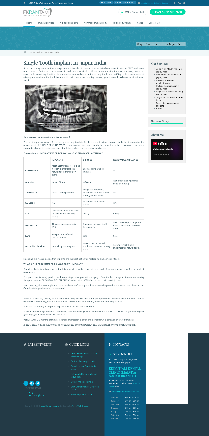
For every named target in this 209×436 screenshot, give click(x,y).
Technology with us (122, 22)
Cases (140, 22)
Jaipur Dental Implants (49, 406)
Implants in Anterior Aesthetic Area (165, 81)
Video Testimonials (124, 2)
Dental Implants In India (82, 381)
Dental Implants (36, 395)
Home (29, 22)
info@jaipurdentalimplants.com (154, 3)
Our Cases (106, 2)
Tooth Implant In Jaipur (81, 394)
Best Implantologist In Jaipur (84, 361)
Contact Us (154, 22)
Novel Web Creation (80, 406)
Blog (31, 392)
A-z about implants (69, 22)
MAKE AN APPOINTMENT (167, 12)
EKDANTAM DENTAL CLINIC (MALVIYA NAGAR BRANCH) (125, 372)
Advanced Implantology (95, 22)
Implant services (46, 22)
